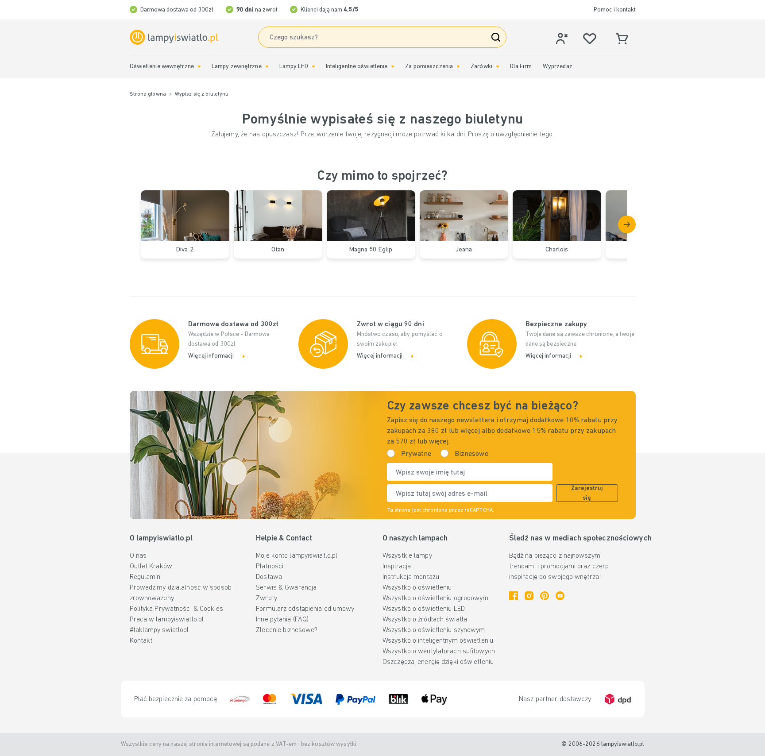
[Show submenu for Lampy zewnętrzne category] (267, 67)
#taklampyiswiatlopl (159, 630)
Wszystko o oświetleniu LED (423, 609)
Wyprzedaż (557, 66)
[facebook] (513, 595)
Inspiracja (396, 566)
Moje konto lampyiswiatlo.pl (296, 555)
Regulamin (145, 577)
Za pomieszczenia (429, 66)
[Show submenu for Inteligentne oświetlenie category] (392, 67)
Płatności (269, 566)
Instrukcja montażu (410, 577)
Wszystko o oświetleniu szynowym (433, 630)
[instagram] (529, 595)
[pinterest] (544, 595)
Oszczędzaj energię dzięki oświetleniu (438, 662)
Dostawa (269, 577)
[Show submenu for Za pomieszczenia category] (458, 67)
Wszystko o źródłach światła (424, 619)
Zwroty (266, 598)
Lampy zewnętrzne (237, 66)
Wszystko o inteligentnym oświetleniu (437, 640)
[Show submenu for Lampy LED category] (313, 67)
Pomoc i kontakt (615, 10)
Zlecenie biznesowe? (286, 630)
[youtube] (560, 595)
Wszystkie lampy (407, 555)
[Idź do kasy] (627, 224)
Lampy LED (293, 66)
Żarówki (481, 66)
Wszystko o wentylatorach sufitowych (438, 651)
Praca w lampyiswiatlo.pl (167, 619)
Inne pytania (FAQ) (282, 619)
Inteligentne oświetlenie (357, 66)
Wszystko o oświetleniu (417, 587)
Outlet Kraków (151, 566)
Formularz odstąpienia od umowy (305, 609)
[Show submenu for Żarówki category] (497, 67)
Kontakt (141, 640)
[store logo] (174, 37)
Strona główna (148, 94)
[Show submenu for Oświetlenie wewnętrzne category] (199, 67)
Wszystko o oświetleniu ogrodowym (435, 598)
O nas (138, 555)
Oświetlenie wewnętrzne (162, 66)
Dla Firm (521, 66)
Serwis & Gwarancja (286, 587)
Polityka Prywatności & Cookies (176, 609)
